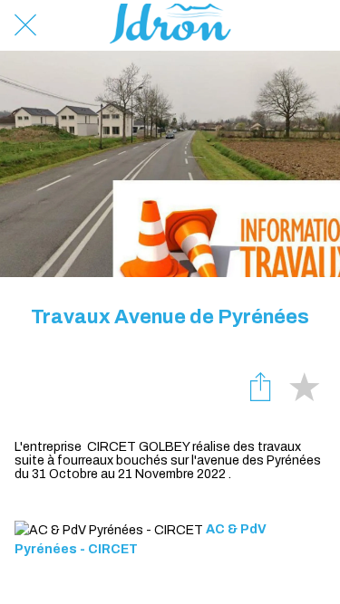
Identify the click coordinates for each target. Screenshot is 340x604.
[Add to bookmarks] (303, 385)
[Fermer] (25, 25)
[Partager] (260, 385)
